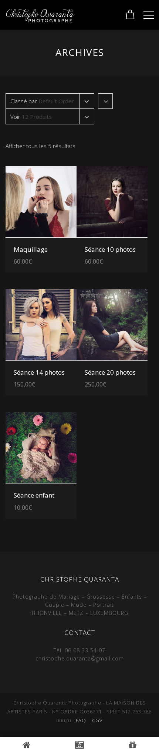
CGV (97, 720)
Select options (50, 246)
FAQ (81, 720)
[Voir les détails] (41, 201)
